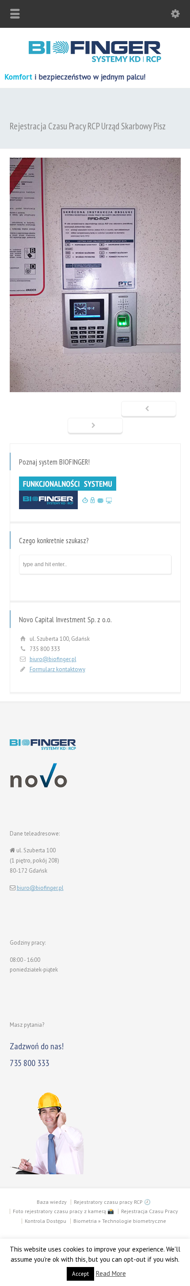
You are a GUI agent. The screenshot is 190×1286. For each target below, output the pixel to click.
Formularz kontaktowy (57, 669)
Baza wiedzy (52, 1202)
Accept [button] (80, 1274)
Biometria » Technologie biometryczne (119, 1221)
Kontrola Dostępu (45, 1221)
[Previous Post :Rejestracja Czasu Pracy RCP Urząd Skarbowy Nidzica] (148, 409)
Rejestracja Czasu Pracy (149, 1211)
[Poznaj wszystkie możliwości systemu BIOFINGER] (67, 507)
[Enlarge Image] (95, 157)
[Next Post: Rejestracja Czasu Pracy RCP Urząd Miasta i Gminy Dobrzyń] (95, 426)
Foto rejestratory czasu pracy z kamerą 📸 (63, 1211)
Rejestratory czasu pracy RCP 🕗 (112, 1202)
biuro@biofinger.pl (53, 659)
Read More (111, 1273)
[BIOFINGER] (95, 60)
